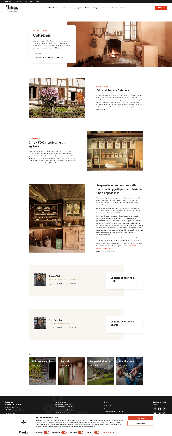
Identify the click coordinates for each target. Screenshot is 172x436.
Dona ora (159, 8)
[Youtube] (155, 413)
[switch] (64, 432)
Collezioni (44, 30)
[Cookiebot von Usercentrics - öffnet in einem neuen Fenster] (24, 432)
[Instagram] (159, 409)
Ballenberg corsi (9, 1)
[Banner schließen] (157, 416)
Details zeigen (107, 432)
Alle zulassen (140, 418)
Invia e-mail (72, 284)
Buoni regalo (19, 1)
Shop (26, 1)
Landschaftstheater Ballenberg (114, 412)
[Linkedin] (164, 409)
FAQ (105, 408)
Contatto (37, 1)
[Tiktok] (164, 413)
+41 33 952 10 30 (57, 284)
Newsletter (107, 405)
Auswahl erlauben (140, 423)
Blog (31, 1)
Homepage (36, 30)
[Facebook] (155, 409)
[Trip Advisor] (159, 413)
